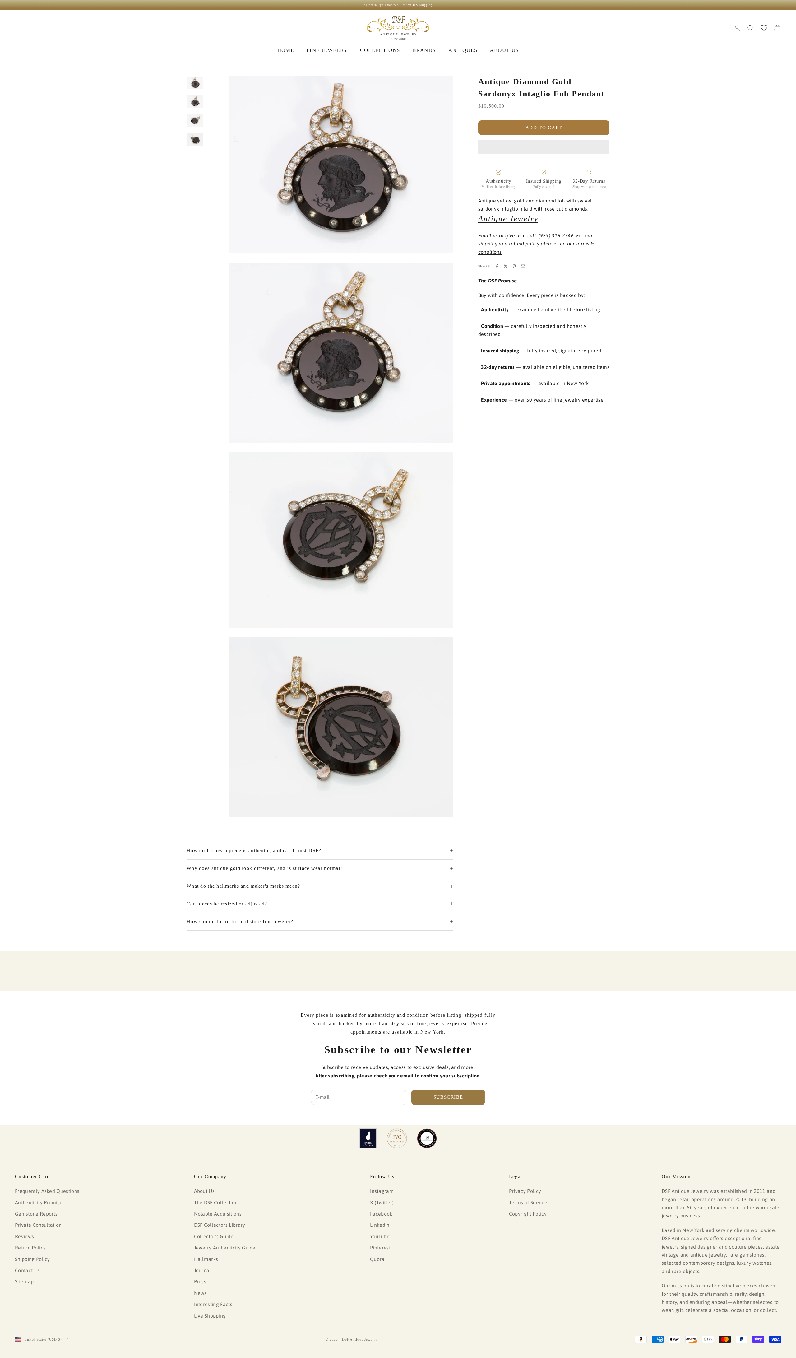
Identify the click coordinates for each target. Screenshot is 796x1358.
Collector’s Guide (214, 1236)
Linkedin (380, 1225)
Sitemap (24, 1281)
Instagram (382, 1191)
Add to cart (543, 127)
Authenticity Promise (38, 1202)
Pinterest (380, 1247)
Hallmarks (206, 1259)
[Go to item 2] (195, 102)
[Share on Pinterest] (514, 266)
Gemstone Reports (36, 1213)
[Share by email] (523, 266)
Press (200, 1281)
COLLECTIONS (380, 50)
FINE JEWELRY (327, 50)
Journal (202, 1270)
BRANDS (424, 50)
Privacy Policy (525, 1191)
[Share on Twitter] (505, 266)
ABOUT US (504, 50)
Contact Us (27, 1270)
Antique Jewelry (508, 218)
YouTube (380, 1236)
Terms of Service (528, 1202)
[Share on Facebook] (496, 266)
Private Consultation (38, 1225)
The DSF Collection (216, 1202)
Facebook (381, 1213)
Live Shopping (210, 1315)
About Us (204, 1191)
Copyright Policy (528, 1213)
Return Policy (30, 1247)
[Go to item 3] (195, 121)
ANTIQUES (463, 50)
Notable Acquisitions (218, 1213)
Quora (377, 1259)
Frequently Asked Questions (47, 1191)
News (200, 1293)
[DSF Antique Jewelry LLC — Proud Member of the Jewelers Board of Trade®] (427, 1138)
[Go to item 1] (195, 83)
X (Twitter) (382, 1202)
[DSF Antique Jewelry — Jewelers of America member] (368, 1138)
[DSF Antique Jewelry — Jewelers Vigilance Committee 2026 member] (397, 1138)
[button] (543, 147)
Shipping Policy (32, 1259)
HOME (285, 50)
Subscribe (448, 1097)
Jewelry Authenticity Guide (225, 1247)
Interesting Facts (213, 1304)
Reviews (24, 1236)
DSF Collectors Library (219, 1225)
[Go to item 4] (195, 140)
